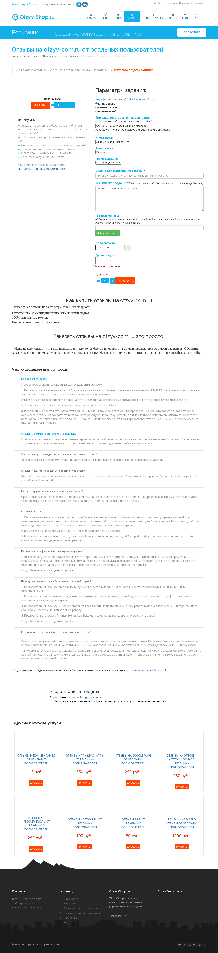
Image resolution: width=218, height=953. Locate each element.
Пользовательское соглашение (82, 908)
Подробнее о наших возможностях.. (42, 169)
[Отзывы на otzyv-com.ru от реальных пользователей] (52, 87)
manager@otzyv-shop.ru (194, 3)
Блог (185, 17)
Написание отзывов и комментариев (62, 56)
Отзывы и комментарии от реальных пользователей (36, 759)
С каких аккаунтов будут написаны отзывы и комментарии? (59, 454)
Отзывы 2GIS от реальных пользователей (133, 823)
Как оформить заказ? (34, 378)
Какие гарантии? (31, 511)
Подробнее (191, 32)
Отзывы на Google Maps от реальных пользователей (133, 759)
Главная (91, 17)
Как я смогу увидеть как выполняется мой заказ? (52, 491)
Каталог (132, 17)
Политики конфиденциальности (82, 913)
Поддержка (70, 917)
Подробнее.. (116, 915)
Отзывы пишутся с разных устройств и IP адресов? (53, 470)
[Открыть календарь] (128, 248)
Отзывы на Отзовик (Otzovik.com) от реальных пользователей (182, 761)
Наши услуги (71, 898)
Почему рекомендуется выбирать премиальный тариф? (56, 581)
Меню (105, 17)
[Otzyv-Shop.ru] (36, 17)
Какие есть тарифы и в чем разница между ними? (52, 551)
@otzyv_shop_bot (25, 903)
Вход (159, 3)
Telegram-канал (90, 697)
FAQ (195, 17)
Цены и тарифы (153, 17)
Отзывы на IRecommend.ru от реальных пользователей (36, 823)
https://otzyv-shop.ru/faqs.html (146, 670)
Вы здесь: (17, 56)
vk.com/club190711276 (28, 907)
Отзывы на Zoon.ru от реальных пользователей (85, 823)
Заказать (36, 782)
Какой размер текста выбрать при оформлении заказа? (56, 632)
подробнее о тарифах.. (140, 99)
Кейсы (173, 17)
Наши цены (70, 903)
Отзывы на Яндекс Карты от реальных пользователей (85, 759)
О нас (118, 17)
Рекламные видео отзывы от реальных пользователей (182, 823)
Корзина (172, 3)
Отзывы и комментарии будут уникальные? (48, 433)
